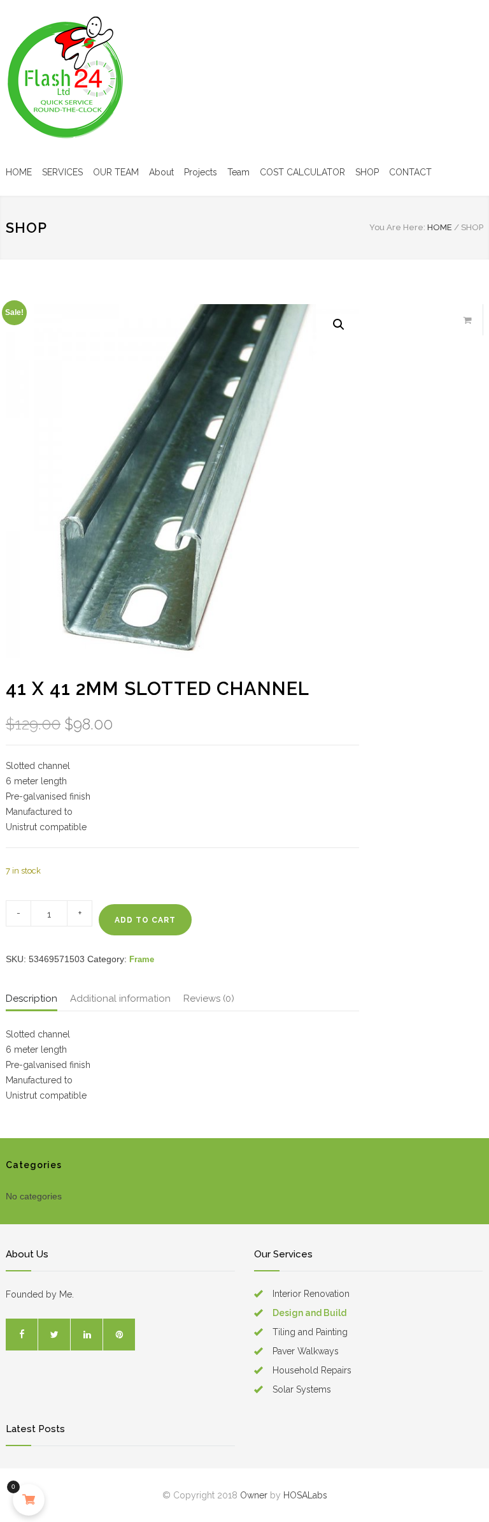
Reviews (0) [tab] (208, 998)
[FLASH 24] (69, 80)
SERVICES (62, 172)
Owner (253, 1495)
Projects (200, 172)
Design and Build (309, 1313)
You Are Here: (397, 227)
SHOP (367, 172)
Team (238, 172)
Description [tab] (31, 998)
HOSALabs (305, 1495)
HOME (19, 172)
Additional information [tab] (120, 998)
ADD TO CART (145, 920)
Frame (141, 959)
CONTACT (410, 172)
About (161, 172)
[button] (338, 324)
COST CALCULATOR (302, 172)
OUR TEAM (116, 172)
